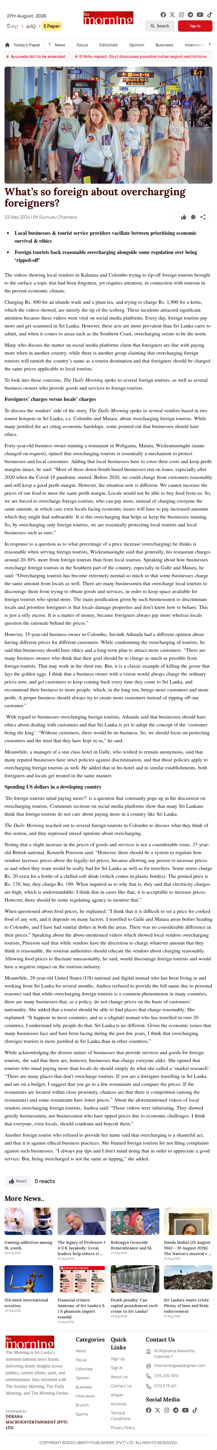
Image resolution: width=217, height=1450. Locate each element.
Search (163, 25)
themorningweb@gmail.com (179, 1365)
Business (164, 44)
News (60, 44)
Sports (82, 1414)
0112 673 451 (165, 1385)
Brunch (82, 1405)
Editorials (108, 44)
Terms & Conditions (120, 1415)
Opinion (136, 44)
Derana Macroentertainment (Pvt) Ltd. (36, 1422)
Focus (82, 44)
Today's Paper (27, 44)
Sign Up (118, 1358)
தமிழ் (31, 26)
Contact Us (121, 1385)
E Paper (52, 26)
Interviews (195, 44)
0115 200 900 (166, 1375)
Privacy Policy (123, 1427)
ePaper (117, 1394)
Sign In (195, 26)
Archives (118, 1403)
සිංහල (12, 26)
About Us (119, 1376)
